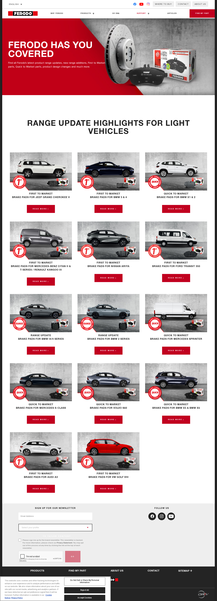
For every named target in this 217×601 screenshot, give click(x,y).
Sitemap (183, 571)
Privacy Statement (64, 543)
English (14, 4)
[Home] (25, 13)
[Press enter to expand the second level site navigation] (93, 13)
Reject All (84, 590)
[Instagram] (148, 5)
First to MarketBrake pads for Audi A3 (41, 475)
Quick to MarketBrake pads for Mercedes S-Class (41, 406)
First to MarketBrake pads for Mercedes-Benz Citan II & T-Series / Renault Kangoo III (41, 266)
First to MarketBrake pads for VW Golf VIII (109, 475)
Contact (183, 4)
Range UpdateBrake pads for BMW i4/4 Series (41, 337)
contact (154, 571)
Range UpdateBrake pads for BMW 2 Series (108, 337)
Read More (40, 209)
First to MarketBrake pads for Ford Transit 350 (176, 264)
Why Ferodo (57, 13)
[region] (55, 588)
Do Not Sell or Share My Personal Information (84, 581)
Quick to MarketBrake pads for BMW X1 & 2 (176, 195)
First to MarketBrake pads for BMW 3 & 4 (108, 195)
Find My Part (202, 13)
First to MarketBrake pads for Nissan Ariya (108, 264)
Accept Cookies (85, 598)
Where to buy (163, 4)
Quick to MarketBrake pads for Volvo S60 (108, 406)
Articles (172, 13)
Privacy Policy (17, 598)
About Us (200, 4)
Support (141, 13)
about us (117, 571)
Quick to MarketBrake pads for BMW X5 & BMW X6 (176, 406)
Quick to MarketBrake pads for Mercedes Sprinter (176, 337)
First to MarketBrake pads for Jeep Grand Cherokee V (41, 195)
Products (86, 13)
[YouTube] (141, 5)
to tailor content (57, 536)
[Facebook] (134, 5)
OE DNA (116, 13)
